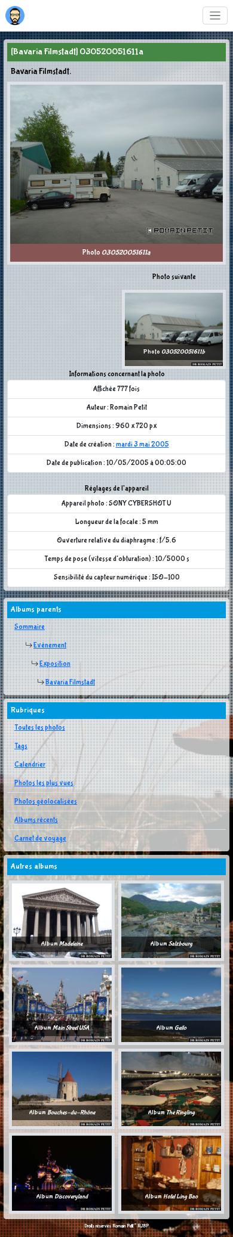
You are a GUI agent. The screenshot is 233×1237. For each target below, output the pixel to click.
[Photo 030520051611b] (174, 329)
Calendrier (29, 765)
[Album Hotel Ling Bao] (171, 1173)
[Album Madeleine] (62, 920)
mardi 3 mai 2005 (142, 445)
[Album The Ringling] (171, 1088)
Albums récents (36, 820)
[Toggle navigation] (215, 16)
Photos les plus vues (43, 783)
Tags (20, 746)
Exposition (54, 664)
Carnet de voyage (40, 839)
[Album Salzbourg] (171, 920)
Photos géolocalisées (45, 802)
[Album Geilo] (171, 1004)
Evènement (49, 645)
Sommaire (29, 627)
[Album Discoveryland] (62, 1173)
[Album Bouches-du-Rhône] (62, 1088)
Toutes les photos (39, 728)
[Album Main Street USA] (62, 1004)
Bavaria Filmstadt (70, 682)
